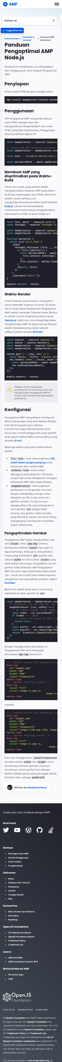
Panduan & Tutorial (28, 39)
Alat (10, 898)
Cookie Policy (42, 1009)
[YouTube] (17, 830)
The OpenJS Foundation (19, 932)
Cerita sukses (14, 861)
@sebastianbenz (37, 787)
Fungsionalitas (15, 865)
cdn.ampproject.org (38, 1060)
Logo (10, 978)
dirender (38, 331)
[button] (56, 4)
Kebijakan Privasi (25, 1009)
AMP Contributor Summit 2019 (23, 961)
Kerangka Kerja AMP (18, 853)
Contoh (11, 890)
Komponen (13, 886)
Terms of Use (9, 1009)
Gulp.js (9, 206)
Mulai (11, 878)
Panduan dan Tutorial (19, 882)
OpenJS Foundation (15, 1017)
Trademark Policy (16, 940)
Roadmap (13, 919)
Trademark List (15, 944)
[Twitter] (6, 830)
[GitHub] (40, 830)
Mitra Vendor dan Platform (21, 911)
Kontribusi (13, 915)
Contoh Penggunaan (18, 857)
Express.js (10, 320)
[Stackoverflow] (51, 830)
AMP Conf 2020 (15, 957)
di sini (18, 440)
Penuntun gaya (15, 974)
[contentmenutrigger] (29, 21)
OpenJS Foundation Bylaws (21, 936)
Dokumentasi (12, 38)
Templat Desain (16, 894)
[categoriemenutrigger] (12, 30)
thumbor (10, 582)
